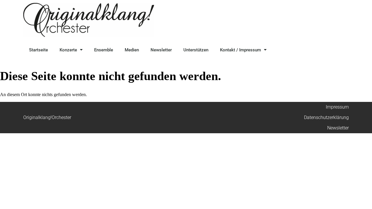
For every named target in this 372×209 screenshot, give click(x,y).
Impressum (337, 107)
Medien (132, 50)
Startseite (38, 50)
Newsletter (161, 50)
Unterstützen (195, 50)
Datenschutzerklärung (326, 117)
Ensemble (103, 50)
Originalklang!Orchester (47, 117)
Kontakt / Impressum (240, 50)
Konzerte (68, 50)
